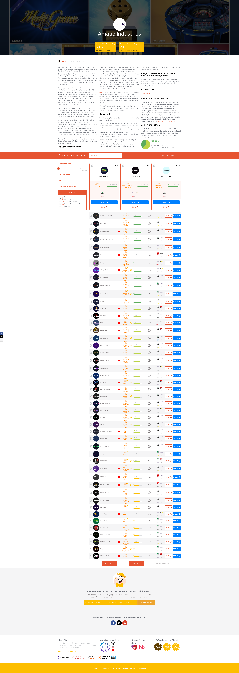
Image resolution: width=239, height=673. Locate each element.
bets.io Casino (104, 492)
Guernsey (172, 121)
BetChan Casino (105, 389)
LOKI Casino (103, 477)
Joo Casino (103, 308)
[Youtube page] (113, 649)
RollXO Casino (104, 277)
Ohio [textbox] (60, 180)
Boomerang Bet (105, 375)
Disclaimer (96, 668)
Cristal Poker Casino (106, 431)
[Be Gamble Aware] (91, 657)
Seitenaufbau (142, 668)
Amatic (101, 92)
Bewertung (174, 155)
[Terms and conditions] (77, 657)
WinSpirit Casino (105, 345)
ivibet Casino (166, 177)
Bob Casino (103, 330)
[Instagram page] (107, 649)
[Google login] (124, 622)
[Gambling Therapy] (104, 657)
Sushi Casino (104, 528)
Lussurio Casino (135, 177)
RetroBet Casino (105, 247)
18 (179, 165)
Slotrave (102, 424)
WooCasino (103, 223)
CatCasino (103, 263)
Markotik (65, 61)
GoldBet (102, 301)
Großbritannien (163, 121)
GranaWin (103, 417)
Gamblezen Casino (104, 177)
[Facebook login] (113, 622)
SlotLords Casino (105, 285)
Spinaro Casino (104, 500)
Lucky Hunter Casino (106, 239)
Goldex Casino (104, 352)
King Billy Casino (105, 484)
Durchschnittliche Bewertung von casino (131, 47)
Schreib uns (72, 651)
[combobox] (72, 174)
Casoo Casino (104, 338)
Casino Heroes (104, 555)
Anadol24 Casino (105, 403)
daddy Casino (104, 368)
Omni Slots (103, 468)
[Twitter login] (119, 622)
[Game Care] (63, 657)
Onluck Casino (104, 446)
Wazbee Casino (104, 294)
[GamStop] (113, 657)
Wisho (102, 322)
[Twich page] (102, 649)
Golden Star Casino (106, 255)
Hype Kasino (104, 410)
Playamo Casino (105, 360)
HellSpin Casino (104, 231)
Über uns (61, 651)
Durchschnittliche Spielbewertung (105, 47)
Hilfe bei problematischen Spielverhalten (124, 668)
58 (117, 165)
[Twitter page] (113, 644)
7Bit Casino (103, 382)
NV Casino (103, 454)
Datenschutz (105, 668)
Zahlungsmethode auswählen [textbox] (67, 186)
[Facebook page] (107, 644)
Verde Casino (104, 521)
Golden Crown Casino (106, 215)
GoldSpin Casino (105, 535)
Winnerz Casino (104, 270)
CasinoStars (103, 396)
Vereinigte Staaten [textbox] (64, 174)
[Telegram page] (102, 644)
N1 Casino (103, 315)
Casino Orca (103, 438)
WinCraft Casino (105, 541)
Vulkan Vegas (104, 514)
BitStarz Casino (104, 461)
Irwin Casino (103, 507)
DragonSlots (104, 549)
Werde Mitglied (146, 602)
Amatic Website (148, 93)
